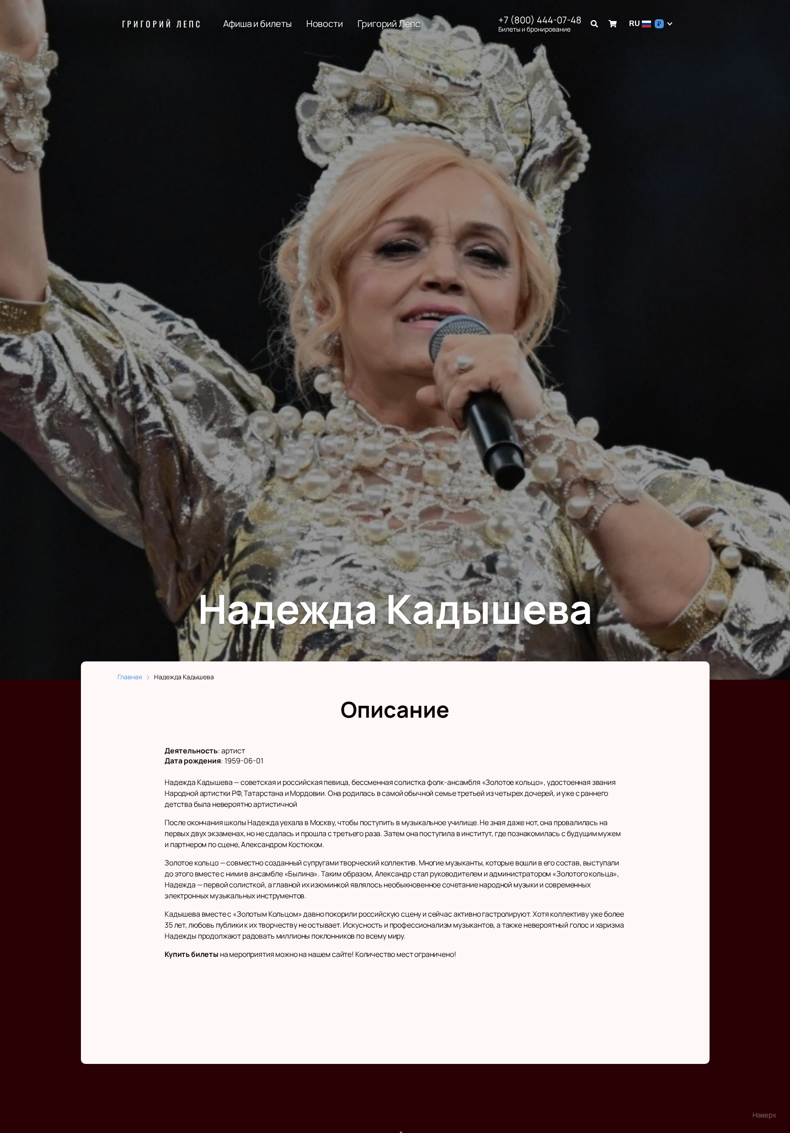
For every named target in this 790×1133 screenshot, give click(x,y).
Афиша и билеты (257, 23)
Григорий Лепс (162, 24)
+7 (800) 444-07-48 (540, 20)
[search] (594, 24)
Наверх (764, 1115)
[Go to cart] (612, 24)
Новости (324, 23)
